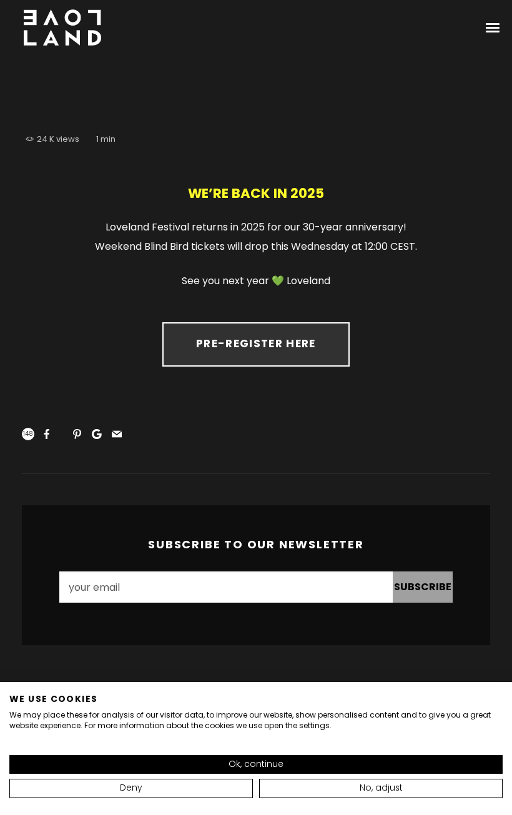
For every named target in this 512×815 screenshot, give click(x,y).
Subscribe (422, 587)
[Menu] (493, 27)
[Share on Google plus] (97, 434)
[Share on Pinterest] (77, 434)
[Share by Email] (117, 434)
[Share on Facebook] (47, 434)
